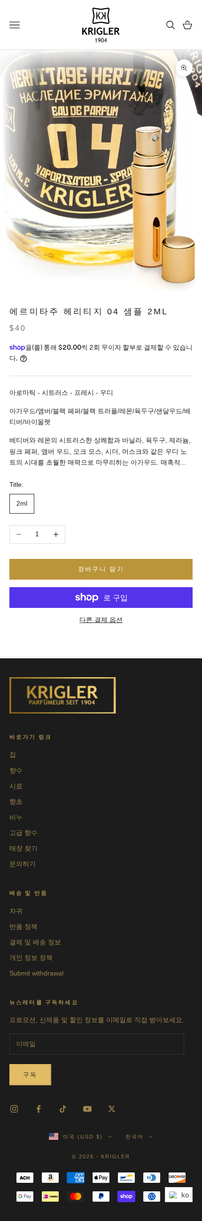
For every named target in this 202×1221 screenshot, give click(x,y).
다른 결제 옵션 (101, 619)
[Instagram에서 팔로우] (14, 1109)
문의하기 (22, 864)
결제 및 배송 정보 (35, 942)
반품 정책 (23, 926)
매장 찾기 (23, 848)
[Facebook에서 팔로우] (38, 1109)
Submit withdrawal (36, 973)
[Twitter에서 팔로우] (112, 1109)
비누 (16, 817)
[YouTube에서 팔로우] (87, 1109)
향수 (16, 770)
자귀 (16, 911)
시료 (16, 786)
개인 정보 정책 (31, 957)
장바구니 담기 (101, 569)
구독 (30, 1074)
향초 (16, 801)
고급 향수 (23, 832)
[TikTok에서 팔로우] (63, 1109)
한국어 (134, 1136)
